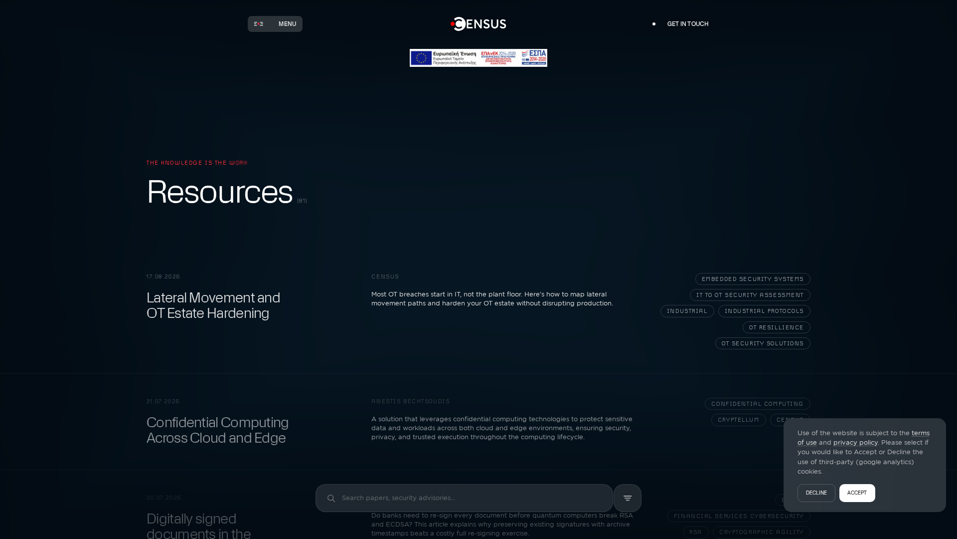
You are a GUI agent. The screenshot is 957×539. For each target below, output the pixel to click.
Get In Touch (688, 24)
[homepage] (479, 24)
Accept (857, 493)
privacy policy (855, 442)
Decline (816, 493)
